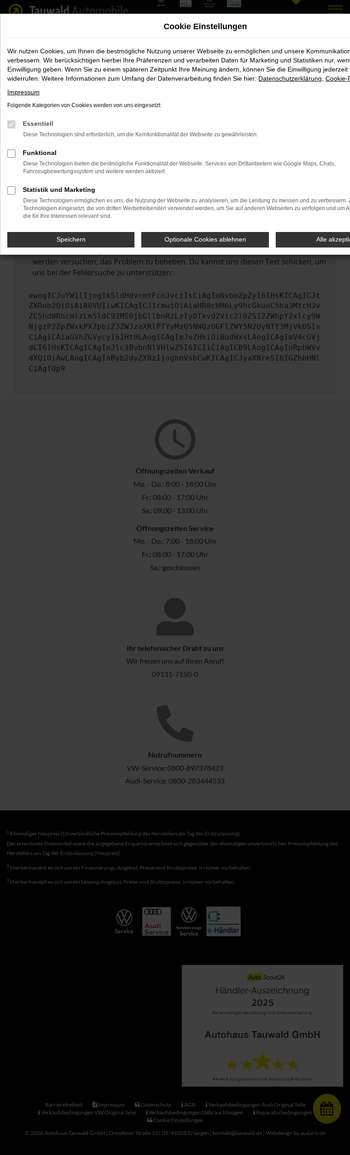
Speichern (71, 239)
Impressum (23, 92)
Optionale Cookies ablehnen (205, 239)
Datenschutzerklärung (290, 78)
